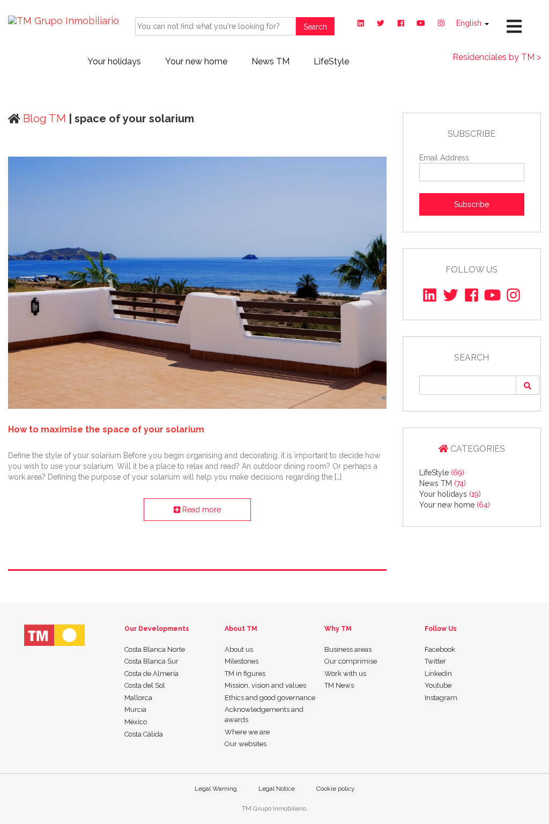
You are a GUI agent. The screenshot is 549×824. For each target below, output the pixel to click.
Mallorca (138, 698)
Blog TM (43, 118)
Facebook (440, 649)
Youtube (438, 685)
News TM (270, 61)
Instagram (441, 698)
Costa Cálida (143, 734)
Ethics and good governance (270, 698)
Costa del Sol (144, 685)
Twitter (435, 661)
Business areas (348, 649)
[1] (527, 385)
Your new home (196, 61)
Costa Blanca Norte (154, 649)
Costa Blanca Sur (151, 661)
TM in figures (245, 674)
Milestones (241, 661)
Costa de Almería (151, 674)
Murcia (135, 709)
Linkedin (438, 674)
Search (315, 27)
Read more (200, 509)
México (135, 722)
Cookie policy (335, 788)
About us (239, 649)
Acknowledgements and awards (264, 714)
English (470, 23)
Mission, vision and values (265, 685)
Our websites (245, 744)
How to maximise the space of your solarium (106, 429)
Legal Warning (216, 788)
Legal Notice (276, 788)
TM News (339, 685)
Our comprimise (350, 661)
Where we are (247, 732)
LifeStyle (331, 61)
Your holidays (114, 61)
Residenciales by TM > (496, 57)
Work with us (345, 674)
